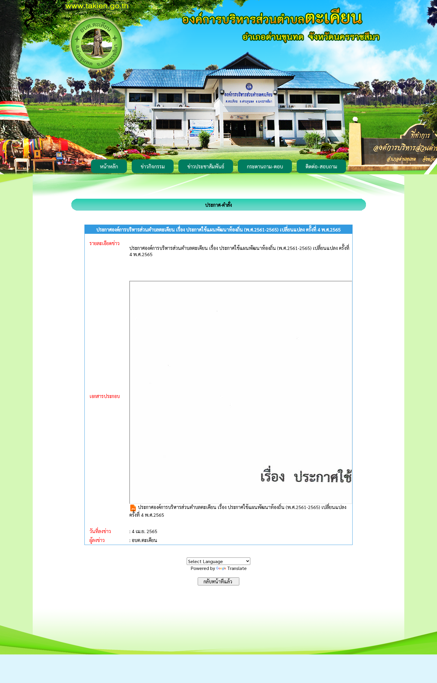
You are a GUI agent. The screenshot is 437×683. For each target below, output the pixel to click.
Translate (237, 568)
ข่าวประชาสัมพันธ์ (205, 166)
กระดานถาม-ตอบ (265, 166)
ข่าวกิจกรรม (153, 166)
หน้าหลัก (109, 166)
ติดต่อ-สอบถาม (321, 166)
